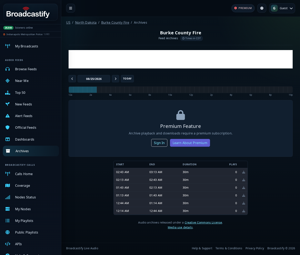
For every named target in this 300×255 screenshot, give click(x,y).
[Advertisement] (181, 59)
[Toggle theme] (261, 8)
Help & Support (202, 248)
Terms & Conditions (229, 248)
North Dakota (86, 22)
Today (127, 78)
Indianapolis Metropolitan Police (24, 34)
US (68, 22)
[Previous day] (72, 78)
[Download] (243, 172)
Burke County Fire (115, 22)
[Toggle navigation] (70, 8)
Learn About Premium (190, 143)
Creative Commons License (203, 222)
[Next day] (115, 78)
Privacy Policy (255, 248)
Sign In (159, 143)
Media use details (180, 227)
